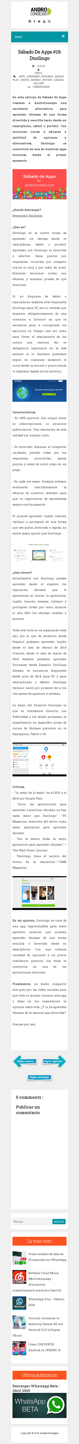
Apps (22, 76)
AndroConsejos (49, 1433)
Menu (18, 36)
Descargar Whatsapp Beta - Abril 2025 (36, 1388)
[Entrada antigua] (54, 1068)
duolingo (47, 76)
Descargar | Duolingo (27, 215)
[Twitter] (39, 21)
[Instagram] (30, 21)
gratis (25, 79)
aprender (33, 76)
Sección (39, 83)
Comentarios (41, 86)
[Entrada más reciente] (25, 1068)
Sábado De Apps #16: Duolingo (39, 55)
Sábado (59, 79)
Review (48, 79)
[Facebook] (35, 21)
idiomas (36, 79)
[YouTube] (44, 21)
